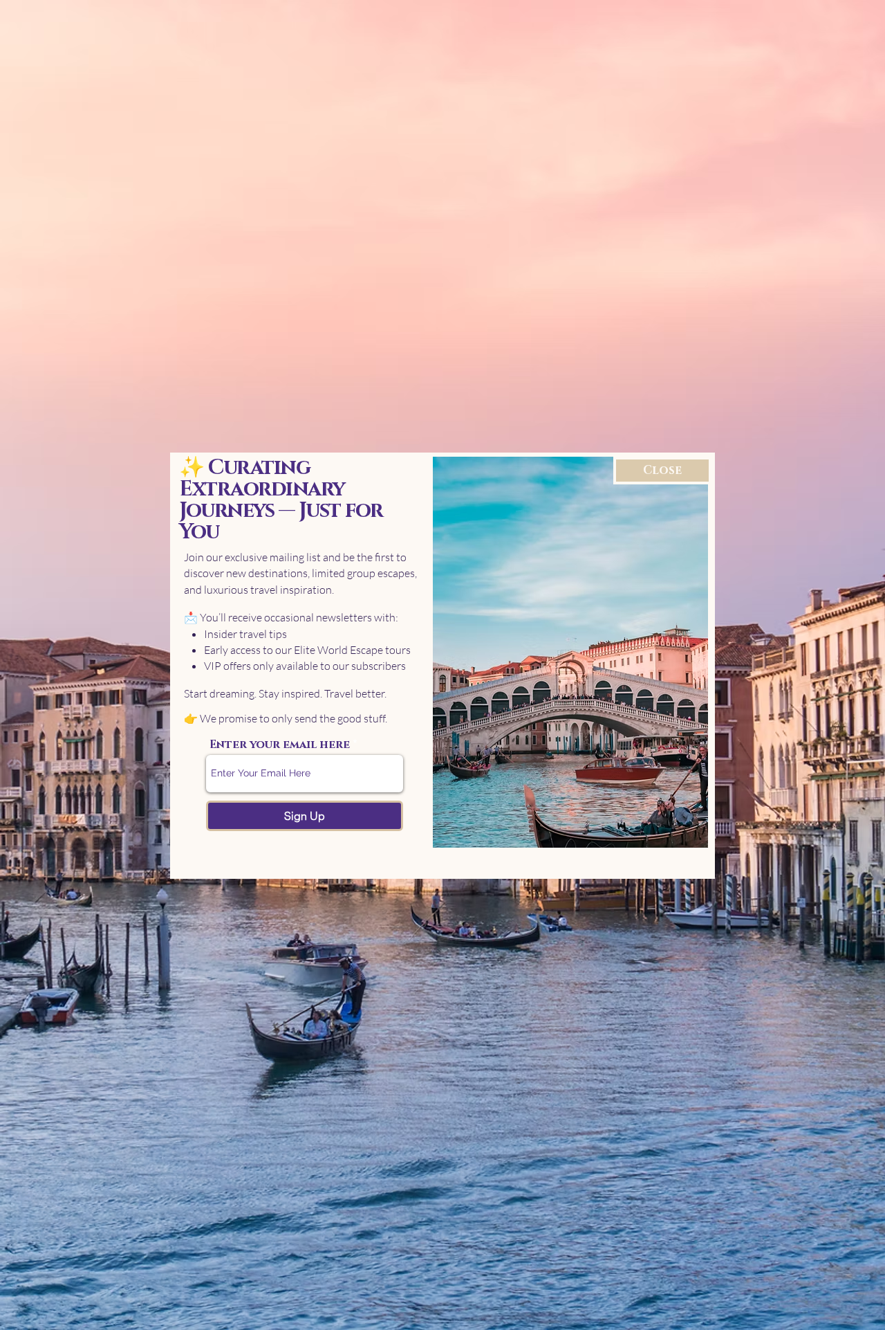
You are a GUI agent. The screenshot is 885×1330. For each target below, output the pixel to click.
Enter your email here (279, 744)
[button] (662, 470)
